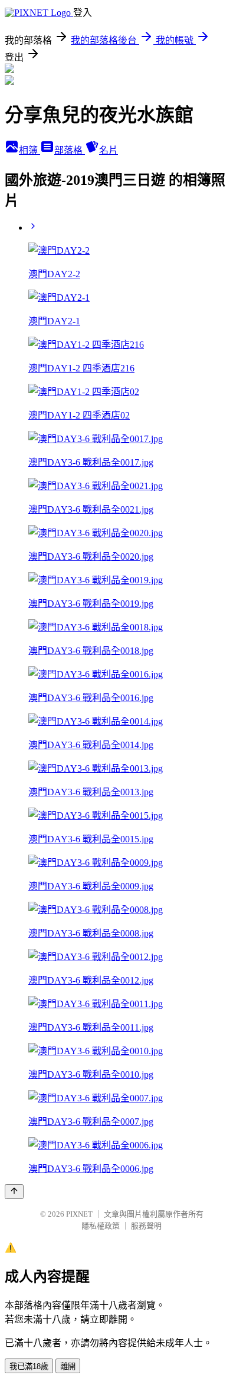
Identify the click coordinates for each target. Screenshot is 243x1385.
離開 (67, 1366)
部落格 (69, 150)
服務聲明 (146, 1225)
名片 (108, 150)
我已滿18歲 (28, 1366)
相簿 (29, 150)
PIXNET (79, 1214)
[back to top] (14, 1191)
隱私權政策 (100, 1225)
